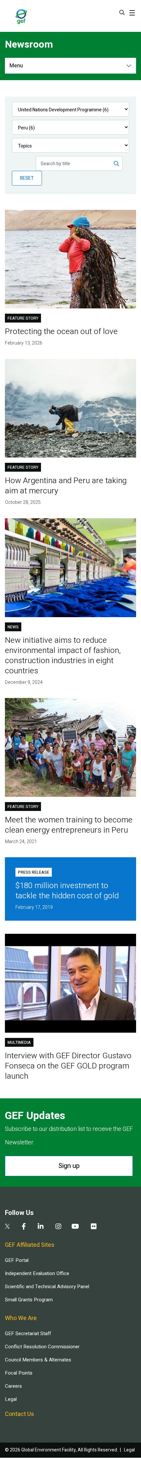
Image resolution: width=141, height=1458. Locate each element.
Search (122, 12)
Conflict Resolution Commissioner (42, 1346)
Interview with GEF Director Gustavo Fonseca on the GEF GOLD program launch (68, 1066)
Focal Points (18, 1373)
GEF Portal (17, 1260)
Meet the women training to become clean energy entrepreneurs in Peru (68, 825)
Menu (16, 66)
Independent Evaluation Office (37, 1273)
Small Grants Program (29, 1299)
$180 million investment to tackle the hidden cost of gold (67, 891)
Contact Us (19, 1414)
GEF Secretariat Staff (28, 1333)
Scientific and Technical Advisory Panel (47, 1286)
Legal (11, 1399)
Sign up (69, 1166)
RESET (27, 178)
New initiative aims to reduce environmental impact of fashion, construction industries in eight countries (63, 656)
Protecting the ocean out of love (61, 331)
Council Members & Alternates (38, 1359)
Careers (13, 1386)
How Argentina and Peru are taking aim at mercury (66, 486)
